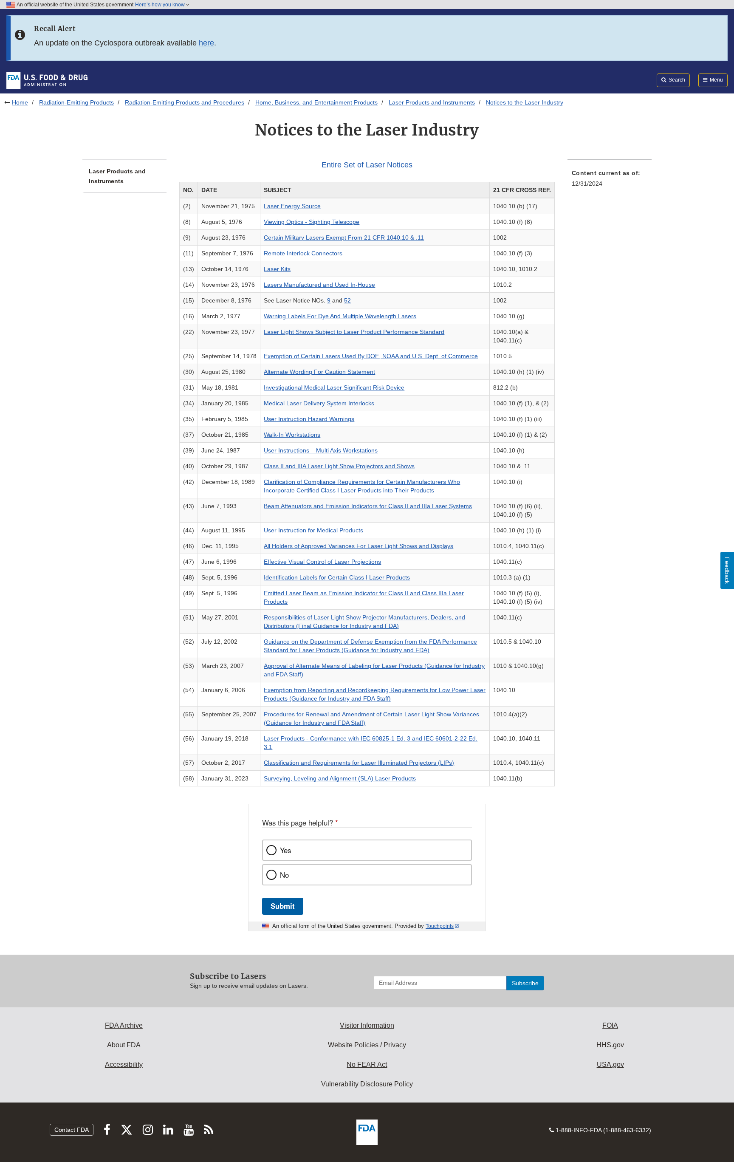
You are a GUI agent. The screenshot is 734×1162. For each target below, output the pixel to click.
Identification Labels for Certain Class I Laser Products (337, 577)
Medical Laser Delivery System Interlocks (319, 403)
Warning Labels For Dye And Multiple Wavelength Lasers (340, 316)
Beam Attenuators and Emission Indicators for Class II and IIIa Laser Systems (368, 506)
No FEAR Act (367, 1064)
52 (347, 300)
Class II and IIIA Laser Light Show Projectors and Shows (339, 466)
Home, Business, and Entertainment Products (316, 102)
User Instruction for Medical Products (313, 530)
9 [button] (328, 300)
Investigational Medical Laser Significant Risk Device (334, 387)
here (206, 43)
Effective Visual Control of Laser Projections (322, 561)
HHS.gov (610, 1045)
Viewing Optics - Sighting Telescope (311, 221)
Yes (285, 850)
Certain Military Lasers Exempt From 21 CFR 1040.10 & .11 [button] (344, 237)
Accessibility (124, 1064)
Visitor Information (367, 1025)
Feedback (727, 570)
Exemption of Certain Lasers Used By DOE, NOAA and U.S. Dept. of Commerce (371, 356)
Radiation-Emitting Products (76, 102)
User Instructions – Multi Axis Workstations (321, 450)
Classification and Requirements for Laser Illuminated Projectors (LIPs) (359, 762)
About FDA (124, 1045)
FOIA (610, 1025)
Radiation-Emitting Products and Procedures (184, 102)
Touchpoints (440, 926)
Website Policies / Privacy (367, 1045)
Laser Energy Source (292, 206)
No (284, 875)
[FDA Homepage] (47, 79)
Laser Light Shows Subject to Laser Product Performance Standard (354, 331)
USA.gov (610, 1064)
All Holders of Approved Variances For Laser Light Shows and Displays (358, 546)
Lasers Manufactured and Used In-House (319, 284)
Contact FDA (71, 1129)
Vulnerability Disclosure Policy (367, 1084)
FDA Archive (124, 1025)
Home (20, 102)
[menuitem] (609, 181)
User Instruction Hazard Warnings (309, 419)
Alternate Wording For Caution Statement (319, 371)
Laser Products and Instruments (432, 102)
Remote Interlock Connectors (303, 253)
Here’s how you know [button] (160, 5)
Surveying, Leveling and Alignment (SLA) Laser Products (340, 778)
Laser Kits (277, 269)
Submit (283, 906)
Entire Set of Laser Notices (367, 165)
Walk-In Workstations (292, 434)
